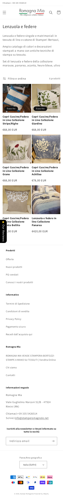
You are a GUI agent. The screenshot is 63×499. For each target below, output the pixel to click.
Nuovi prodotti (14, 267)
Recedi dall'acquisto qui (19, 334)
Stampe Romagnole (27, 494)
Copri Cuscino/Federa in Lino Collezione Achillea (45, 171)
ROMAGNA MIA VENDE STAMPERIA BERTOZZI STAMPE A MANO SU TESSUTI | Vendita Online (31, 357)
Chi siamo (11, 367)
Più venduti (12, 274)
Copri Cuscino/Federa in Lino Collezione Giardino (45, 120)
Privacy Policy (13, 319)
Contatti (10, 375)
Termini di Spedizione (18, 303)
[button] (4, 12)
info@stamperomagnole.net (31, 418)
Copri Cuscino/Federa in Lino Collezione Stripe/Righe (16, 120)
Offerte (10, 259)
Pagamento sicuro (16, 326)
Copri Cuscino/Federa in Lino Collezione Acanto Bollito (16, 221)
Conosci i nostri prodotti (19, 282)
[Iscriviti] (53, 441)
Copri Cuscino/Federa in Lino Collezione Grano (16, 171)
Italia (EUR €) (29, 464)
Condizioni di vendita (17, 311)
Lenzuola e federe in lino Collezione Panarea (44, 221)
